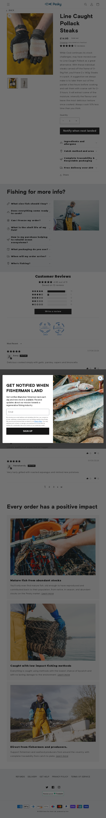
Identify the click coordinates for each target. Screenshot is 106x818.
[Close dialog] (100, 378)
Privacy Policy (38, 421)
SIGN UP (27, 431)
